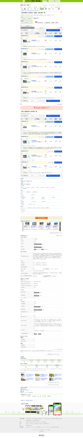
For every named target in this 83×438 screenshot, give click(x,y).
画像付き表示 (41, 27)
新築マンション (28, 423)
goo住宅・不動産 (22, 418)
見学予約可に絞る (39, 22)
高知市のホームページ (59, 235)
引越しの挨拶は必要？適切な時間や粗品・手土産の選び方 (58, 379)
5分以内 (33, 187)
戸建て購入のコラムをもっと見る (54, 382)
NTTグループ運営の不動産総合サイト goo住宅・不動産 (27, 2)
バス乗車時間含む (24, 188)
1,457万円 (52, 361)
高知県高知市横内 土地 (24, 121)
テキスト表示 (27, 27)
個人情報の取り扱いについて (29, 420)
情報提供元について (23, 400)
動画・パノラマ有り (32, 204)
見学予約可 (23, 210)
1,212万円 (45, 361)
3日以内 (39, 207)
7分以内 (38, 187)
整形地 (54, 197)
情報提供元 (53, 418)
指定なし (23, 187)
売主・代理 (33, 201)
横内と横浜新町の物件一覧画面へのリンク (26, 113)
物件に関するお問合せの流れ (47, 418)
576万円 (31, 361)
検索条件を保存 (48, 22)
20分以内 (52, 187)
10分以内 (42, 187)
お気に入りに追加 (42, 30)
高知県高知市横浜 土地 (24, 35)
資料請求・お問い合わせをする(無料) (53, 100)
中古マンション (32, 423)
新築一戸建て (36, 423)
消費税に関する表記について (37, 420)
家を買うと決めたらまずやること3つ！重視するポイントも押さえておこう (30, 375)
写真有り (23, 204)
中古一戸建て (40, 423)
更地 (22, 194)
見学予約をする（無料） (50, 76)
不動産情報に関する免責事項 (29, 400)
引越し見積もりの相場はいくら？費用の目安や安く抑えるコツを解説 (43, 379)
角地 (33, 197)
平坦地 (23, 198)
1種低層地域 (23, 197)
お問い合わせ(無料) (58, 76)
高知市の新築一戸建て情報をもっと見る (55, 232)
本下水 (33, 198)
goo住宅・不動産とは (28, 418)
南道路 (43, 197)
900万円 (38, 361)
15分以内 (47, 187)
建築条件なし (22, 392)
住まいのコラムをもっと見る (53, 384)
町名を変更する (29, 18)
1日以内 (34, 207)
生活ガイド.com (60, 349)
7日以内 (43, 207)
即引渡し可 (44, 201)
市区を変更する (24, 18)
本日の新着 (29, 207)
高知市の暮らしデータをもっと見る (53, 354)
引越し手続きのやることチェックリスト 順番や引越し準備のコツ (30, 379)
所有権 (23, 201)
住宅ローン (48, 423)
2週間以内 (47, 207)
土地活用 (30, 425)
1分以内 (28, 187)
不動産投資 (45, 423)
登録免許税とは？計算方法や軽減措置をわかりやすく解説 (58, 375)
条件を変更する (27, 22)
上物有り (33, 194)
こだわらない (24, 207)
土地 (42, 423)
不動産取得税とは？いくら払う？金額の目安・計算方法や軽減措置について (43, 375)
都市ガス (44, 198)
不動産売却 (27, 425)
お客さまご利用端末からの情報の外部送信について (38, 418)
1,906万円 (59, 361)
